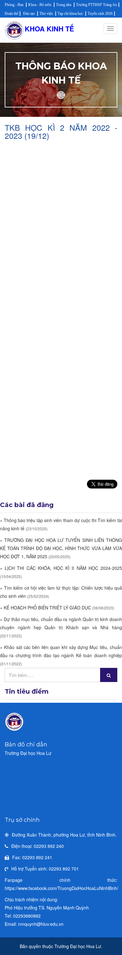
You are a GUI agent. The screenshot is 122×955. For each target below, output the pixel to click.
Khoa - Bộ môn (39, 5)
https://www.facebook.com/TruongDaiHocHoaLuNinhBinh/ (61, 888)
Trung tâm (63, 5)
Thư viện (46, 13)
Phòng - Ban (14, 5)
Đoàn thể (11, 13)
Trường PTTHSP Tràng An (96, 5)
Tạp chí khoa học (70, 13)
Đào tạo (29, 13)
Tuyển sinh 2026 (100, 13)
